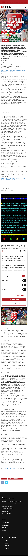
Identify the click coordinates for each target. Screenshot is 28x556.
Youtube (6, 540)
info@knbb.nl (8, 513)
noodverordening (21, 141)
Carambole (9, 2)
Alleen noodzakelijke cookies (14, 303)
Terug (6, 40)
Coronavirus (4, 478)
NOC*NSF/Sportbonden (17, 478)
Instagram (7, 548)
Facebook (7, 545)
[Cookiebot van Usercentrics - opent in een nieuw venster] (20, 251)
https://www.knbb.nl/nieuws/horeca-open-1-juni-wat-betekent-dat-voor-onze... (13, 179)
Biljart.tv (4, 527)
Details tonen (20, 295)
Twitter (6, 543)
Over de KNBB (5, 522)
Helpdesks (4, 530)
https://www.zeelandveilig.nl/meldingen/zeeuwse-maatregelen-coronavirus (13, 70)
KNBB (3, 2)
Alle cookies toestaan (14, 299)
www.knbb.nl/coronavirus (10, 468)
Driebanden (17, 2)
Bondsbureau (5, 525)
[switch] (24, 280)
